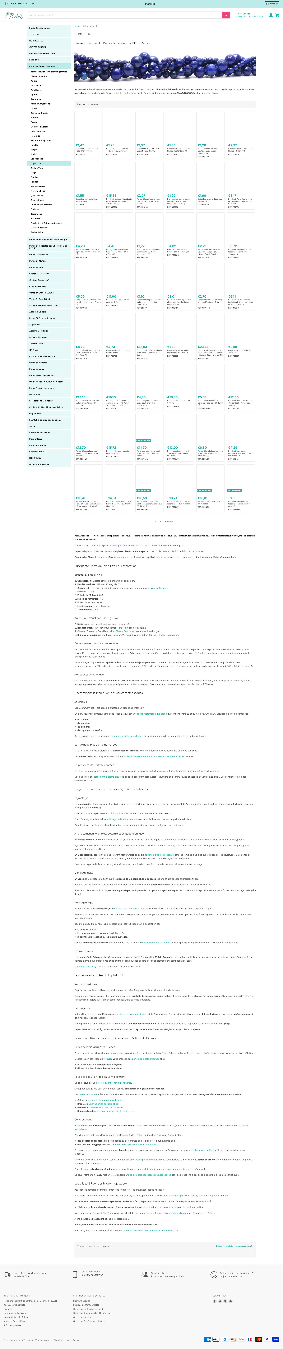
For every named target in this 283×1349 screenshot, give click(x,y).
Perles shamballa (38, 445)
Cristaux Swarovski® (39, 280)
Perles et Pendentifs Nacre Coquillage (48, 239)
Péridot (34, 181)
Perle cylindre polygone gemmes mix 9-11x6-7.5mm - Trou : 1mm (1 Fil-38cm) (118, 402)
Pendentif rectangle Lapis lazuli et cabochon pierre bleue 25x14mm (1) (149, 503)
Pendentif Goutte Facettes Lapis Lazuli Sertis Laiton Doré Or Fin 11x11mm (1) (240, 302)
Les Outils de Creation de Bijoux (45, 420)
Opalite (34, 177)
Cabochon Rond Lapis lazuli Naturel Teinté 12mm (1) (178, 149)
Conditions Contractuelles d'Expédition (91, 1313)
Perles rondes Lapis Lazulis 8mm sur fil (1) (117, 452)
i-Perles (108, 1058)
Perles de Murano (38, 261)
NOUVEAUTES (36, 40)
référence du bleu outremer (155, 942)
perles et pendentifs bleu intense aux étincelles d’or (150, 1230)
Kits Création (35, 458)
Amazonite (36, 85)
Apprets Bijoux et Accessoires (44, 305)
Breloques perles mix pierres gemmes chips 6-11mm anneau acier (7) (148, 251)
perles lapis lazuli (88, 1094)
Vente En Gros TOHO (39, 299)
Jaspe (34, 149)
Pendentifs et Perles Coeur (42, 53)
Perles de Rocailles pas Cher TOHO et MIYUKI (48, 246)
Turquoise (35, 218)
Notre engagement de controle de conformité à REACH (30, 1301)
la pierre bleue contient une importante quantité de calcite (154, 756)
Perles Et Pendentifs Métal (42, 318)
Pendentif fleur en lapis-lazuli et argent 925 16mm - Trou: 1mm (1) (240, 402)
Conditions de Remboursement (88, 1309)
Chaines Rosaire (39, 76)
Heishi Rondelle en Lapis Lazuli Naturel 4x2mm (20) (178, 250)
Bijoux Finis (34, 394)
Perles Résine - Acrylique (41, 388)
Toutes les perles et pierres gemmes (49, 71)
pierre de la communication (133, 1014)
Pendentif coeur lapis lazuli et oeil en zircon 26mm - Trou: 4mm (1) (88, 453)
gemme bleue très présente (159, 854)
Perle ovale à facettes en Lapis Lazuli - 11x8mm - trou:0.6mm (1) (88, 302)
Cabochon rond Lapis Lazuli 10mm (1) (239, 351)
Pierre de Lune (38, 191)
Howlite (34, 145)
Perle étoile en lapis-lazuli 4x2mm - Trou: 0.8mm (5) (117, 149)
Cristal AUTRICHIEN (39, 273)
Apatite (34, 94)
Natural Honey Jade (41, 140)
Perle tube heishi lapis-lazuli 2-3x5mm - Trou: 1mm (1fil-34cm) (148, 453)
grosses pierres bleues (145, 1159)
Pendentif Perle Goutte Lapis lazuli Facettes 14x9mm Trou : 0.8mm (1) (240, 201)
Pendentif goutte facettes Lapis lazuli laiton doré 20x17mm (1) (147, 402)
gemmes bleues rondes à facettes (106, 1100)
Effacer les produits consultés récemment (234, 1246)
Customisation (36, 451)
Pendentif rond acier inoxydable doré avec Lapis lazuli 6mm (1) (239, 453)
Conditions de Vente (83, 1317)
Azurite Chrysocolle (40, 103)
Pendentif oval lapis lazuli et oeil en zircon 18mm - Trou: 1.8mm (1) (87, 402)
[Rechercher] (226, 15)
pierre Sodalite (160, 588)
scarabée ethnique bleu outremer (106, 1107)
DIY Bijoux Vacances (39, 464)
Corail (34, 108)
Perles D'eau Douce (38, 254)
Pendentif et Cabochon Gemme (46, 223)
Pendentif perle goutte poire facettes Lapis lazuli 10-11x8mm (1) (239, 251)
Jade (33, 154)
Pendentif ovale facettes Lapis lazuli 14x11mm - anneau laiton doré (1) (210, 453)
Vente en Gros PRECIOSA (41, 292)
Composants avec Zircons (42, 356)
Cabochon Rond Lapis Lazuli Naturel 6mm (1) (118, 351)
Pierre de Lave (38, 186)
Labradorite (37, 158)
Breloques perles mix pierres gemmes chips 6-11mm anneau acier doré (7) (178, 201)
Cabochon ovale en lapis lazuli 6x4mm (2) (210, 200)
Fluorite (34, 117)
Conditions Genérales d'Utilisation (89, 1321)
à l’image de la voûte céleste (122, 819)
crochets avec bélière (202, 1150)
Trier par (81, 104)
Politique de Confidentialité (86, 1305)
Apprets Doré (36, 343)
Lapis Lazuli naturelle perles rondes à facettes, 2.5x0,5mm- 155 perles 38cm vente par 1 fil (210, 352)
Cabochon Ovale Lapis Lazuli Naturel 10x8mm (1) (88, 149)
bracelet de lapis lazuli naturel (181, 1195)
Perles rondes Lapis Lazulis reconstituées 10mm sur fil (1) (179, 502)
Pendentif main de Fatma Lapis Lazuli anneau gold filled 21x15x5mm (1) (119, 201)
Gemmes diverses (39, 126)
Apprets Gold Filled (38, 330)
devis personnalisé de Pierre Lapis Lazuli (133, 545)
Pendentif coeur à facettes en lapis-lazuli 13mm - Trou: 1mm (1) (88, 251)
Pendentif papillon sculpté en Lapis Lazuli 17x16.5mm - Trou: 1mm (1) (88, 352)
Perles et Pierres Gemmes (42, 66)
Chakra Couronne (125, 631)
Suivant (169, 521)
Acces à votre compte (14, 1305)
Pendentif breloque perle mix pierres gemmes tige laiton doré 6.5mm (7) (179, 302)
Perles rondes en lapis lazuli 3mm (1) (178, 401)
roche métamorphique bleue (152, 713)
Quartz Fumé (37, 200)
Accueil (78, 26)
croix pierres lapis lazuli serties (113, 1111)
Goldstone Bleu (38, 131)
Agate (34, 81)
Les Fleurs (34, 59)
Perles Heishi (37, 232)
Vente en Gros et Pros (14, 1321)
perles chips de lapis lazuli (104, 1103)
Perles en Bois (36, 267)
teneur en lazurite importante (126, 736)
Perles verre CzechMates (41, 375)
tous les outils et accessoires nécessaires (149, 1174)
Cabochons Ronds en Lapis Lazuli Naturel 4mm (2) (148, 149)
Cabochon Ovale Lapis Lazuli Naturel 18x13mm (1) (240, 149)
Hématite (35, 136)
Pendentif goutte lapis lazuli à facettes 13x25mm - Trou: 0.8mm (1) (210, 302)
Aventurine (36, 99)
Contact (7, 1309)
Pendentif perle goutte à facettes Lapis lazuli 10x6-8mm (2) (239, 503)
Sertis (32, 426)
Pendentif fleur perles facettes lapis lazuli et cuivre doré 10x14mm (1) (149, 302)
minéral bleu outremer (126, 908)
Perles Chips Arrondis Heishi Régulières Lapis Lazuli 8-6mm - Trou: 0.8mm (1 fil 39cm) (88, 503)
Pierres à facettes (39, 227)
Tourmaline (36, 214)
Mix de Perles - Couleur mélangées (46, 381)
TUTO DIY (34, 34)
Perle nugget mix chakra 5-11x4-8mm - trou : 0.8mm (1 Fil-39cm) (178, 453)
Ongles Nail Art (36, 413)
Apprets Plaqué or (38, 337)
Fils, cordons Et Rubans (41, 400)
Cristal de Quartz (39, 113)
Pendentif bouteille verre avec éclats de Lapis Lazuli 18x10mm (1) (210, 150)
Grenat (34, 122)
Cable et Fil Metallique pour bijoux (46, 407)
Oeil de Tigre (37, 168)
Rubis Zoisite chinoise (41, 204)
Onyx (33, 172)
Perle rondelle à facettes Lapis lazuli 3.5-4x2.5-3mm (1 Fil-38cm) (149, 352)
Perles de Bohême (38, 362)
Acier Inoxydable (37, 311)
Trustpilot (150, 4)
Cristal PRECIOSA (37, 286)
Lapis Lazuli (36, 163)
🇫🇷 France (270, 4)
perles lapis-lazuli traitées (145, 1058)
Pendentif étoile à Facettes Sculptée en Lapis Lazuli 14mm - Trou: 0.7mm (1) (209, 251)
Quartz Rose (37, 195)
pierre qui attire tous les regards (114, 1082)
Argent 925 (34, 324)
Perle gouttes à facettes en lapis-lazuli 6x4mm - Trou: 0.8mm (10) (117, 251)
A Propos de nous (12, 1325)
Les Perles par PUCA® (39, 432)
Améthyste (36, 90)
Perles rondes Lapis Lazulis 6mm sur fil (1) (117, 301)
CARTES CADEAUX (38, 47)
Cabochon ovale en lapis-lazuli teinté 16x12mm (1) (178, 351)
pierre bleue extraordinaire (172, 1213)
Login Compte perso (39, 28)
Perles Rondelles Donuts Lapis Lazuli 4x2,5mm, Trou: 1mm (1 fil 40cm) (118, 503)
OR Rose (33, 350)
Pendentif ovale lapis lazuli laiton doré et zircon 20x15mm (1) (210, 402)
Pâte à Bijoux (35, 439)
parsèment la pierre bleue (107, 776)
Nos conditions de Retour (16, 1317)
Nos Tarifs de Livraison (15, 1313)
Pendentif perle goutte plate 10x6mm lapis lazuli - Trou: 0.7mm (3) (148, 201)
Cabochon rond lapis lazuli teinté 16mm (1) (87, 200)
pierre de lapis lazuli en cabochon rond (136, 1144)
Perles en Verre (36, 369)
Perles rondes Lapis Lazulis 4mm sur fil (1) (209, 502)
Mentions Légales (81, 1301)
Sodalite (35, 209)
